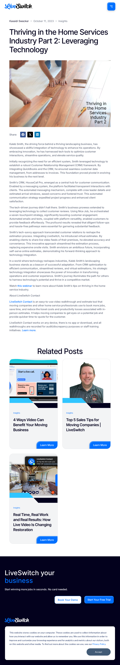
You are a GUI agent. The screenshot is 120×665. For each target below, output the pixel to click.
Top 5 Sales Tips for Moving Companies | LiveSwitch (83, 425)
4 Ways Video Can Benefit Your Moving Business (30, 425)
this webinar (25, 285)
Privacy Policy (98, 644)
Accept (98, 652)
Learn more (28, 330)
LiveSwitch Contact (20, 301)
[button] (23, 134)
